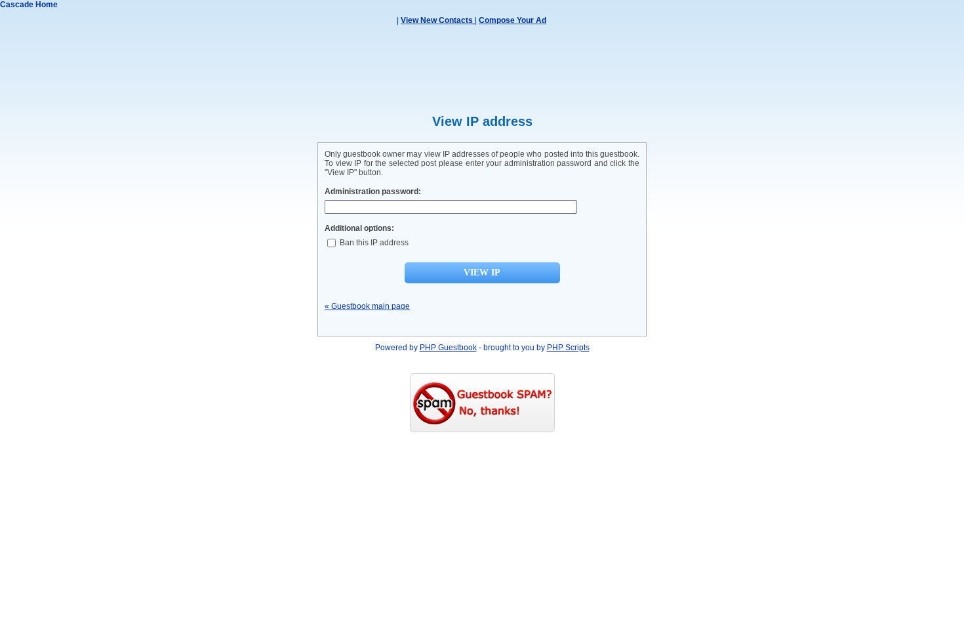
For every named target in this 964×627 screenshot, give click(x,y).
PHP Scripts (568, 347)
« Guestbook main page (367, 306)
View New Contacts (438, 20)
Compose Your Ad (512, 20)
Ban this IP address (373, 242)
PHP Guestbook (448, 347)
